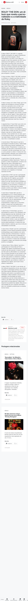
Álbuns (3, 8)
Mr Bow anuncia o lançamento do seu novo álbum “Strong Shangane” (13, 415)
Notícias (12, 354)
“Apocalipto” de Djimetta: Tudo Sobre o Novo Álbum (13, 358)
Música (8, 8)
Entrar (22, 2)
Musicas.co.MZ (10, 2)
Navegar (2, 599)
